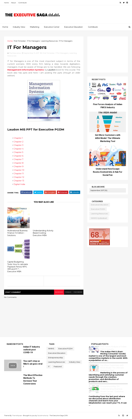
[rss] (120, 2)
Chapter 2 (18, 141)
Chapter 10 (19, 170)
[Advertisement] (95, 16)
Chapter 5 (18, 152)
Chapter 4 (18, 148)
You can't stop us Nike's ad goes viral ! (32, 364)
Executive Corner (51, 27)
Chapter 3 (18, 145)
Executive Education (73, 27)
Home (6, 3)
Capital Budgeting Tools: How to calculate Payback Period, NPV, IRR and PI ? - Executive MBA (17, 267)
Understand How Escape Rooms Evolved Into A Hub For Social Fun (107, 172)
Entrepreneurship (55, 358)
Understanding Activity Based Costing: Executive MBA (43, 233)
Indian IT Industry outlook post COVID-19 (31, 350)
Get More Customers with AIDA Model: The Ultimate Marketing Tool (107, 138)
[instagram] (127, 2)
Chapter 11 (19, 173)
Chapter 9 (18, 166)
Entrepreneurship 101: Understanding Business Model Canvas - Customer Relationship (112, 390)
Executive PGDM (98, 209)
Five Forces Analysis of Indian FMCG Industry (113, 347)
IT (49, 366)
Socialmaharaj (42, 415)
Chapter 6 (18, 156)
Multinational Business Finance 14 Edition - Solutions (17, 233)
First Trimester (20, 41)
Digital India (19, 184)
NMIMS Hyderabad (99, 218)
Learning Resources (49, 41)
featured (58, 366)
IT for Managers (33, 41)
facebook (78, 292)
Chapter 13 (19, 180)
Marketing (34, 27)
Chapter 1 (18, 138)
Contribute (22, 3)
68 (94, 234)
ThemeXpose (17, 415)
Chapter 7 (18, 159)
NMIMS (51, 349)
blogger (59, 292)
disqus (68, 292)
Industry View (19, 27)
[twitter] (124, 2)
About (13, 3)
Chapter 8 (18, 163)
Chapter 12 (19, 177)
